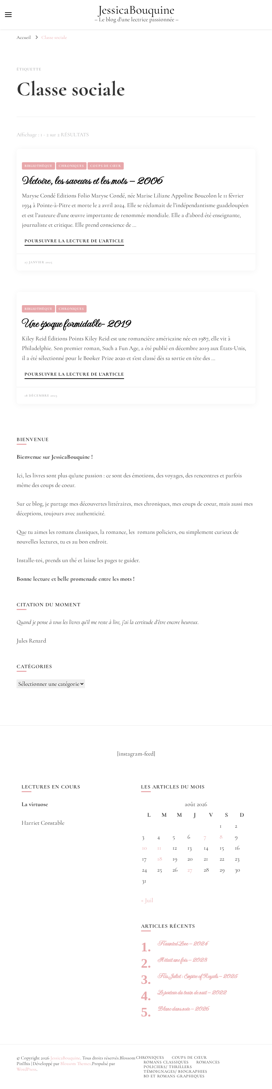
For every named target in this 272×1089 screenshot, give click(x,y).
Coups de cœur (105, 166)
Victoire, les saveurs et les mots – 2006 (92, 180)
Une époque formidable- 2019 (76, 323)
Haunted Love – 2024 (182, 943)
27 (189, 869)
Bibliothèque (38, 166)
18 (159, 858)
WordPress (26, 1069)
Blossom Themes (75, 1063)
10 (144, 847)
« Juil (147, 900)
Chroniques (71, 166)
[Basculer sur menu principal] (8, 14)
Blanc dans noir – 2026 (183, 1009)
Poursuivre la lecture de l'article (74, 241)
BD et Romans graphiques (174, 1076)
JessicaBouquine (136, 9)
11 (159, 847)
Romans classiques (166, 1062)
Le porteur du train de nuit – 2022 (192, 992)
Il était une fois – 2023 (182, 960)
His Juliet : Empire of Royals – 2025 (197, 976)
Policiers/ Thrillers (168, 1066)
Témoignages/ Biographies (175, 1071)
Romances (208, 1062)
